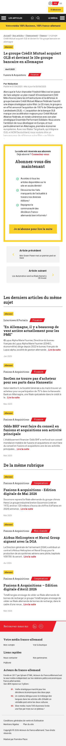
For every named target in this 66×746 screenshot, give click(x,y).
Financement (32, 36)
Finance (43, 36)
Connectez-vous (40, 154)
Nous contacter (10, 658)
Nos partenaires (40, 658)
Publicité (7, 663)
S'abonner (56, 9)
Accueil (7, 36)
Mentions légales (11, 724)
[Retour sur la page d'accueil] (32, 18)
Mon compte (9, 645)
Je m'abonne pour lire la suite (33, 229)
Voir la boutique (40, 645)
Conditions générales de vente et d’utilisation (24, 721)
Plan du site (28, 724)
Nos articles (18, 36)
